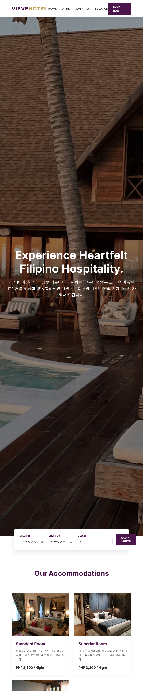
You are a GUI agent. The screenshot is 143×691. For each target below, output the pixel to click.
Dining (66, 8)
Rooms (52, 8)
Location (101, 8)
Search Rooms (126, 539)
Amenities (83, 8)
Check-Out (55, 535)
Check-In (25, 535)
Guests (82, 535)
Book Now (116, 8)
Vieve (29, 9)
